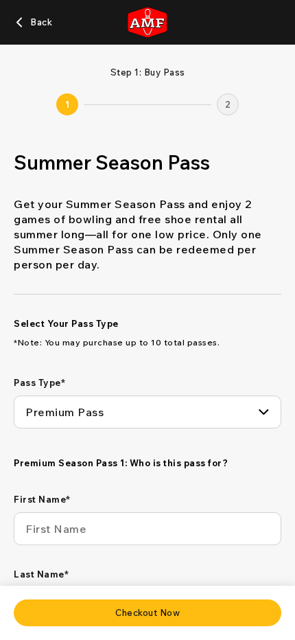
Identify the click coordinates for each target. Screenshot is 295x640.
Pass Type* (39, 382)
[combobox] (147, 412)
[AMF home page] (147, 22)
